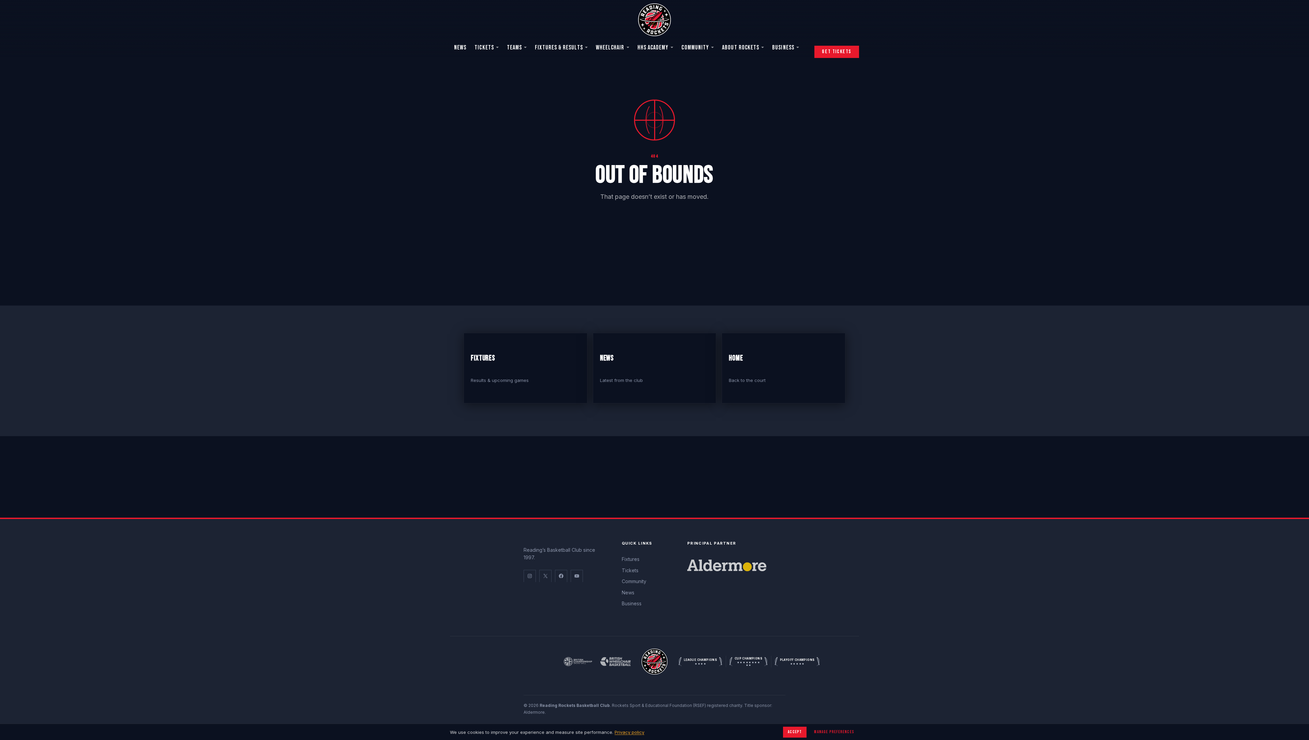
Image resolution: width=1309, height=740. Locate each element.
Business (783, 47)
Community (695, 47)
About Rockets (740, 47)
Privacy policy (629, 732)
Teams (514, 47)
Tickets (484, 47)
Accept (795, 732)
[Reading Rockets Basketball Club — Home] (654, 19)
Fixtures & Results (559, 47)
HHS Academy (653, 47)
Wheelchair (610, 47)
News (460, 47)
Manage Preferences (834, 732)
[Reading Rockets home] (654, 662)
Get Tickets (837, 51)
